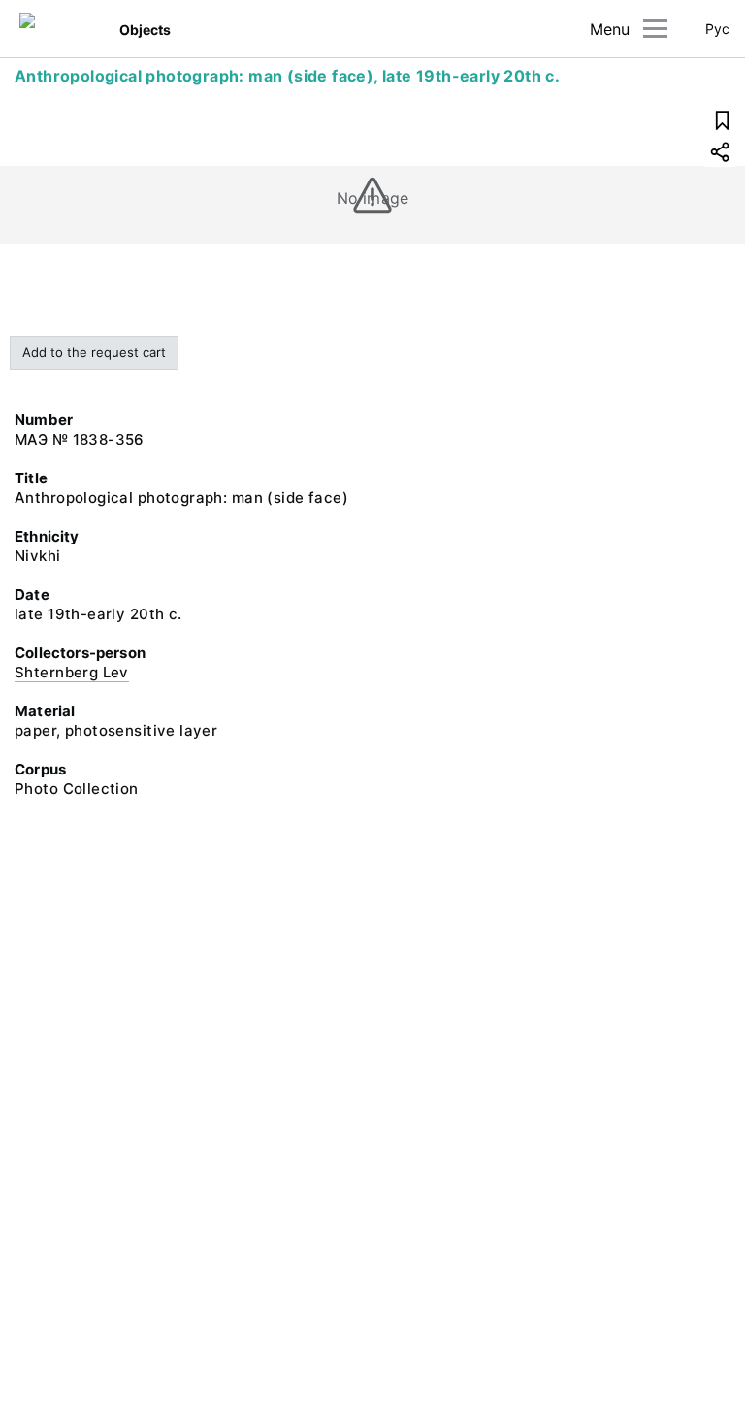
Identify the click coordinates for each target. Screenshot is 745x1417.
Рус (717, 28)
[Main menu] (655, 29)
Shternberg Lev (72, 672)
